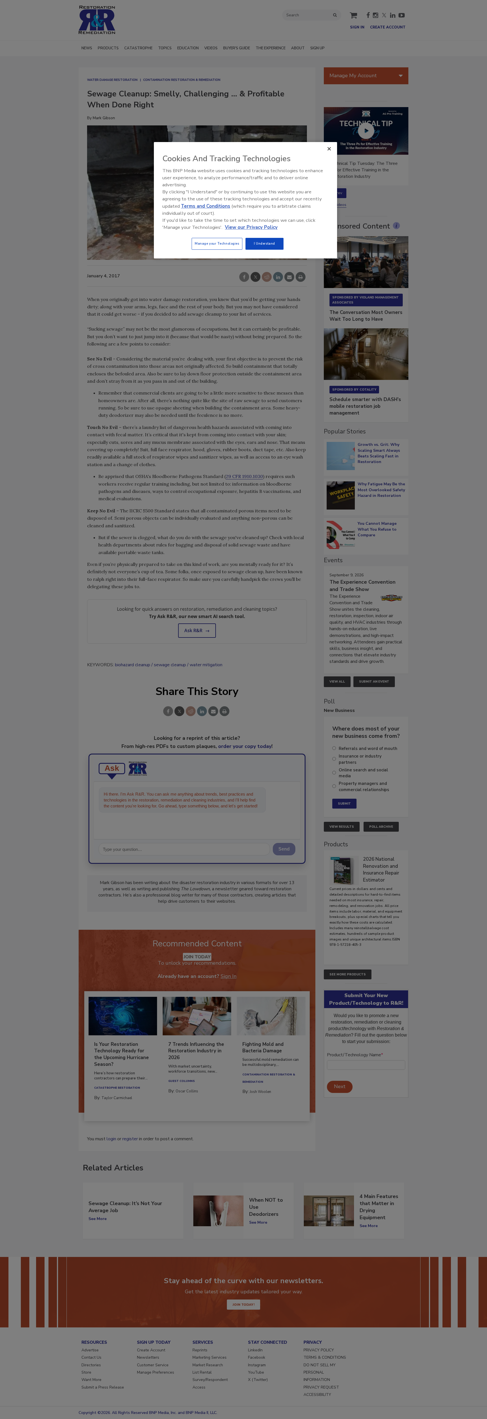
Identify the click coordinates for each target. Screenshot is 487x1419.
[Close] (329, 149)
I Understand (264, 243)
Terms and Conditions (205, 206)
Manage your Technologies (217, 243)
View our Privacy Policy (251, 227)
